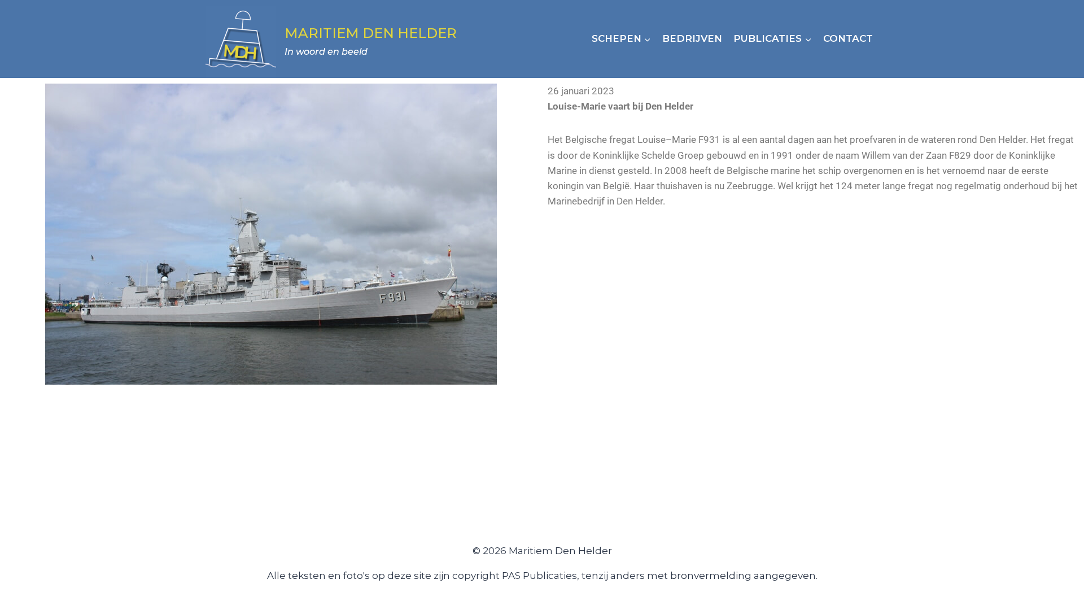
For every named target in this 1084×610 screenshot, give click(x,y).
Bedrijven (692, 38)
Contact (848, 38)
